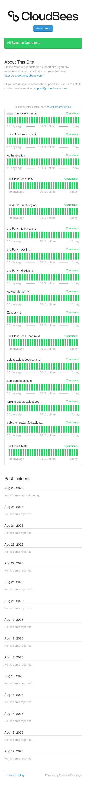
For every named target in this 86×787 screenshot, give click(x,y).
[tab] (7, 120)
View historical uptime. (59, 106)
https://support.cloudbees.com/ (23, 75)
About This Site (19, 62)
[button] (43, 28)
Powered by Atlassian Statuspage (63, 775)
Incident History (14, 775)
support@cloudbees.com (50, 88)
